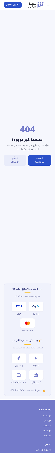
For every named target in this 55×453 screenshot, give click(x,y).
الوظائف (47, 431)
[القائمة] (48, 5)
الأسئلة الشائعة (43, 450)
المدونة (47, 436)
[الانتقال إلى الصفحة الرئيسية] (36, 5)
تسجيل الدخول (12, 5)
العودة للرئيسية (39, 160)
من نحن (47, 421)
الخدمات (47, 426)
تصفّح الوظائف (15, 160)
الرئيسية (47, 416)
